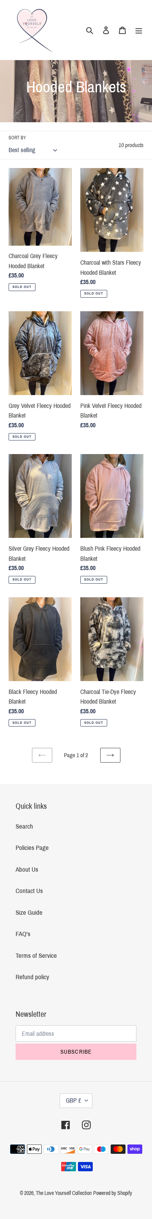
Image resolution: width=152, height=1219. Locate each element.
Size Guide (29, 912)
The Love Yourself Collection (64, 1193)
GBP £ (73, 1100)
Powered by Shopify (112, 1193)
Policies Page (32, 847)
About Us (27, 869)
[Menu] (139, 30)
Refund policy (32, 977)
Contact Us (29, 891)
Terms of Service (36, 955)
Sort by (17, 137)
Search (24, 826)
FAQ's (23, 934)
